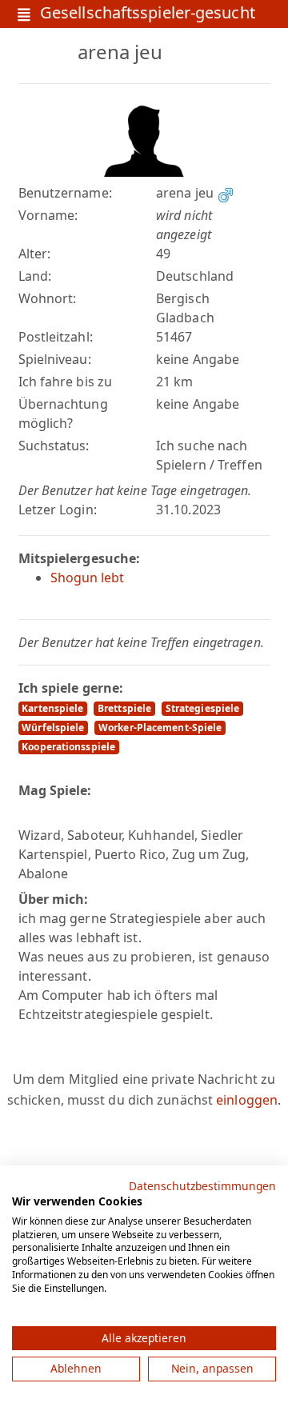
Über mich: (53, 899)
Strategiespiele (203, 708)
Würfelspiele (53, 727)
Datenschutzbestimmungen (202, 1185)
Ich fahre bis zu (65, 381)
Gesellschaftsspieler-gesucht (147, 14)
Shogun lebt (87, 577)
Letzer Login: (57, 509)
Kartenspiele (52, 708)
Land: (35, 276)
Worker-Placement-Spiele (160, 727)
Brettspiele (124, 708)
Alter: (34, 253)
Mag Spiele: (55, 790)
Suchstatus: (54, 445)
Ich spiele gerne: (71, 688)
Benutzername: (65, 193)
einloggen (247, 1100)
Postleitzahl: (55, 337)
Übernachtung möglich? (63, 413)
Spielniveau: (54, 359)
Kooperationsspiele (68, 746)
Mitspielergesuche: (79, 558)
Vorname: (48, 215)
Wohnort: (47, 298)
